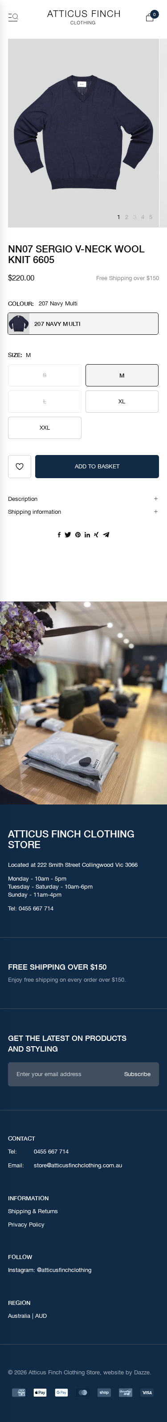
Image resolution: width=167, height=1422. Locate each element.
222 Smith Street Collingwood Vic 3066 (87, 864)
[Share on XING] (96, 534)
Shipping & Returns (33, 1211)
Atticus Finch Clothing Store (64, 1372)
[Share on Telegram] (106, 534)
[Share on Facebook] (59, 534)
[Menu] (13, 17)
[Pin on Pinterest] (78, 534)
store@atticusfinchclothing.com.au (78, 1165)
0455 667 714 (36, 908)
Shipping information (34, 511)
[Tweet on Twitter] (68, 534)
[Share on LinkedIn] (87, 534)
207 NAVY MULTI (57, 323)
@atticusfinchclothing (64, 1270)
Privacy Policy (26, 1224)
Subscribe (137, 1073)
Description (22, 499)
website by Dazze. (127, 1372)
